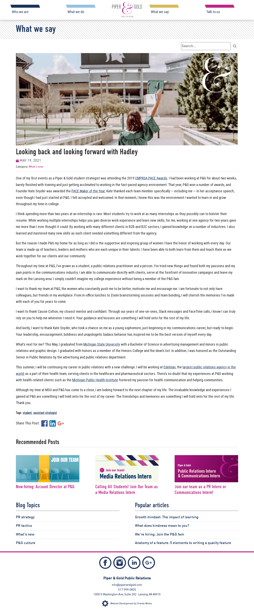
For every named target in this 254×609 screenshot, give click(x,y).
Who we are (20, 12)
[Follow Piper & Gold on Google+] (148, 563)
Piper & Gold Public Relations (127, 578)
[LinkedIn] (52, 423)
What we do (75, 12)
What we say (160, 12)
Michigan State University (101, 344)
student (27, 413)
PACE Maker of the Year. (88, 191)
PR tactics (24, 526)
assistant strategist (45, 413)
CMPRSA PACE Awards (151, 178)
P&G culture (25, 543)
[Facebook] (44, 423)
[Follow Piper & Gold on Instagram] (119, 563)
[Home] (127, 9)
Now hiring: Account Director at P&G (45, 487)
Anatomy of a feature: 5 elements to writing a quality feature (183, 543)
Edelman (170, 367)
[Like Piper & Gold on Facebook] (105, 564)
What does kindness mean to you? (162, 526)
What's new (36, 166)
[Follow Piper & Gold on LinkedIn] (134, 563)
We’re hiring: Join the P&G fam (159, 534)
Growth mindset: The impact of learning (166, 517)
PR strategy (25, 517)
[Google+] (61, 423)
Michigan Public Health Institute (95, 380)
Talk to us (213, 12)
